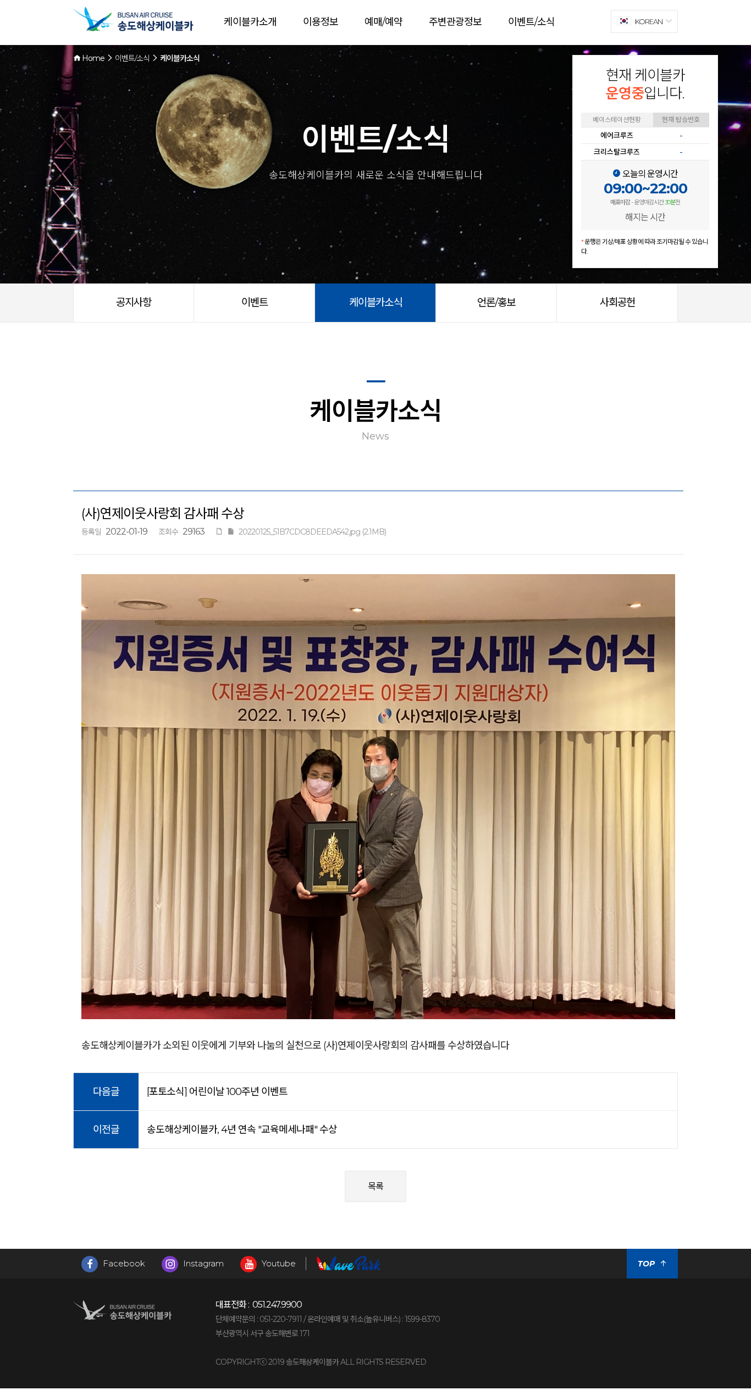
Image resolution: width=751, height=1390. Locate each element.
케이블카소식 (375, 302)
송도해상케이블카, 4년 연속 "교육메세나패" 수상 (242, 1130)
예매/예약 (383, 22)
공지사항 (133, 302)
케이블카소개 (250, 22)
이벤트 (254, 302)
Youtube (277, 1263)
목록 (375, 1186)
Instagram (202, 1263)
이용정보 (320, 22)
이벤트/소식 (531, 22)
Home (92, 58)
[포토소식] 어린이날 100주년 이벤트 (217, 1092)
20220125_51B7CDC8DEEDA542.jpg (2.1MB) (312, 532)
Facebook (123, 1263)
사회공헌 (617, 302)
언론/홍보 (496, 302)
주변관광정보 (455, 22)
